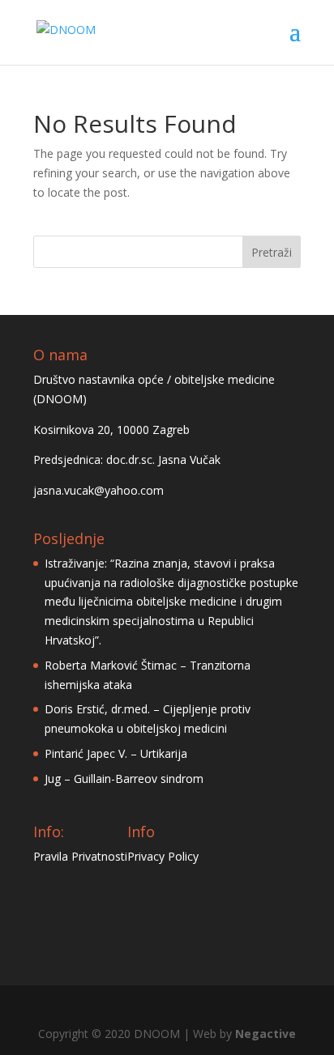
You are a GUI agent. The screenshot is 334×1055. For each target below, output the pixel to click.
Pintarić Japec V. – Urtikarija (116, 753)
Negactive (265, 1033)
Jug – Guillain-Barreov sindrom (124, 778)
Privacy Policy (163, 856)
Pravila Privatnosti (80, 856)
